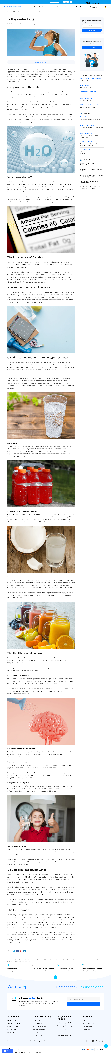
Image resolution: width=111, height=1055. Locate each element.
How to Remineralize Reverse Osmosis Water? (89, 181)
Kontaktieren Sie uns (39, 1036)
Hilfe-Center (36, 1020)
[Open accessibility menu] (106, 1046)
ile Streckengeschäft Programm (67, 1023)
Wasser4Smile (87, 1026)
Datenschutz (11, 1041)
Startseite (10, 12)
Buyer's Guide (84, 117)
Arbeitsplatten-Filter (14, 1023)
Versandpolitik (37, 1023)
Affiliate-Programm (63, 1029)
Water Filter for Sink (86, 85)
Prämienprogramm (63, 1032)
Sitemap (47, 1041)
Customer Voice (85, 149)
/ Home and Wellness (23, 12)
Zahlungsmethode (38, 1029)
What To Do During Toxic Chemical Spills (91, 170)
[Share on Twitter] (14, 951)
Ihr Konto (35, 1033)
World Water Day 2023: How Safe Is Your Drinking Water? (91, 176)
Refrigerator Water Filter (88, 91)
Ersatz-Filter (11, 1033)
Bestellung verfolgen (39, 1026)
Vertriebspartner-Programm (66, 1026)
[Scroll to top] (55, 977)
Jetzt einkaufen (54, 2)
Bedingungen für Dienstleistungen (29, 1041)
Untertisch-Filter (12, 1026)
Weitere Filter (11, 1029)
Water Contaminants (87, 125)
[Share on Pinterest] (21, 951)
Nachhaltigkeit (87, 1029)
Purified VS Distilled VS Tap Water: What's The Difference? (91, 187)
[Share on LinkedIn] (24, 951)
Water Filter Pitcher (86, 98)
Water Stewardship (86, 133)
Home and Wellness (86, 141)
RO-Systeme (11, 1020)
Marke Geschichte (88, 1023)
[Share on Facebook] (17, 951)
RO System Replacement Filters (90, 105)
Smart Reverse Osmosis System (90, 78)
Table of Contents (40, 62)
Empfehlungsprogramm (65, 1035)
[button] (17, 1049)
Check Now (92, 47)
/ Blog (15, 12)
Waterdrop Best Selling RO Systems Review (89, 164)
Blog (83, 1020)
